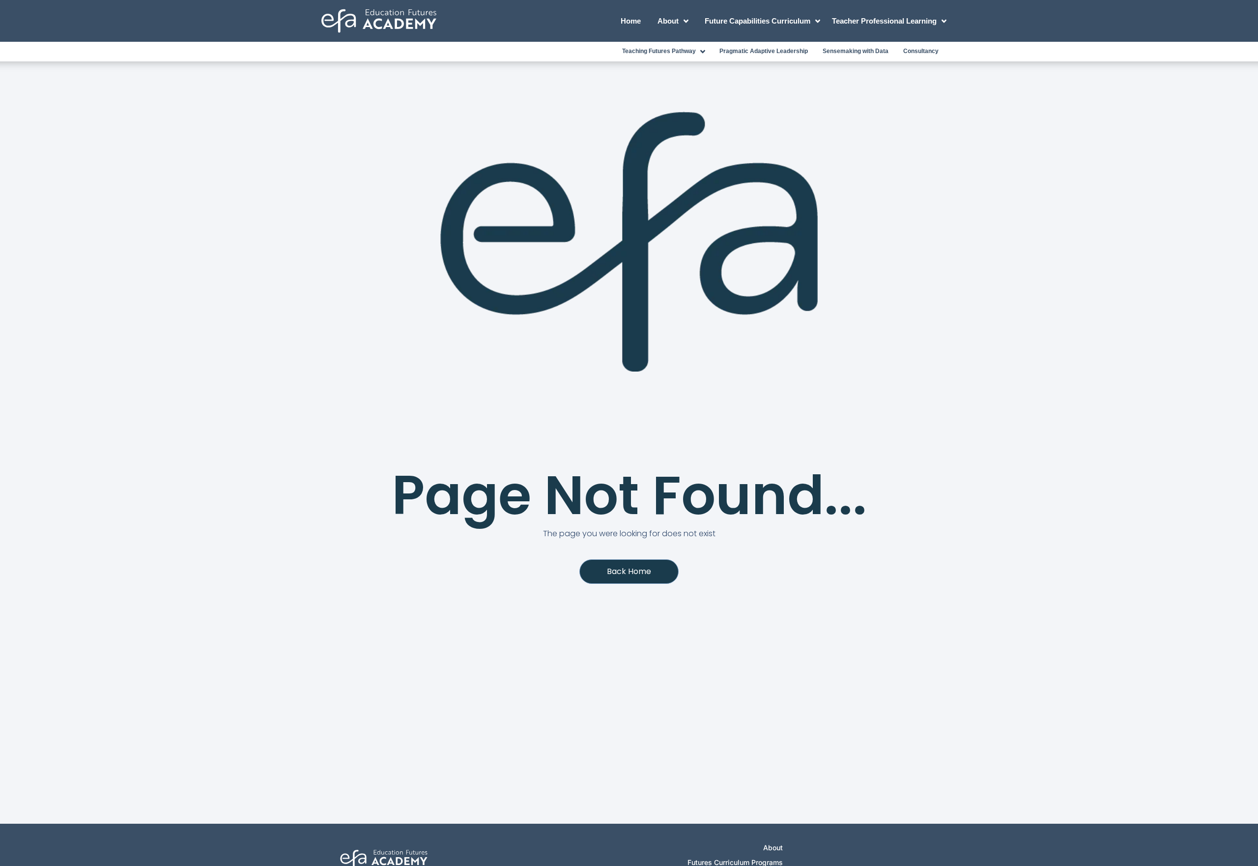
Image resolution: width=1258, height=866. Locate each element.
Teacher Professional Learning (884, 21)
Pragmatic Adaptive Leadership (763, 51)
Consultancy (921, 51)
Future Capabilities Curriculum (757, 21)
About (668, 21)
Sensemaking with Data (855, 51)
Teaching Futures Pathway (659, 51)
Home (631, 21)
